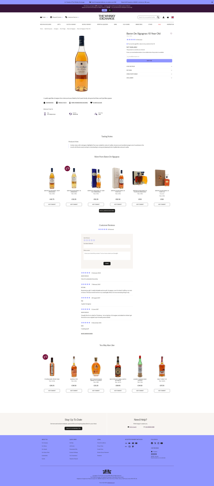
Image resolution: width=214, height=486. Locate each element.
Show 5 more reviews (87, 333)
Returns (129, 70)
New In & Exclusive (45, 24)
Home (41, 28)
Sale (159, 24)
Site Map (71, 443)
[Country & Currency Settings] (172, 17)
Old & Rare (126, 24)
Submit (107, 263)
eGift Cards (72, 446)
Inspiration (170, 24)
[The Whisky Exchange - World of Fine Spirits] (107, 17)
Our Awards (44, 449)
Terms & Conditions (101, 443)
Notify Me (149, 60)
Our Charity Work (45, 452)
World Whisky (86, 24)
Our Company (45, 443)
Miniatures (139, 24)
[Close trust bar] (212, 2)
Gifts (59, 24)
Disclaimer (130, 78)
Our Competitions (73, 455)
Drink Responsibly (132, 74)
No (110, 10)
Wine (115, 24)
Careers (43, 458)
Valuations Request (74, 458)
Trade (43, 17)
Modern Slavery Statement (103, 452)
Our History (44, 446)
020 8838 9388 (149, 427)
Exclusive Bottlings (74, 452)
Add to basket (52, 204)
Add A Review (87, 238)
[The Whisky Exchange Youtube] (161, 443)
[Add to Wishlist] (171, 33)
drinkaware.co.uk (111, 482)
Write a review (87, 250)
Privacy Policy (100, 446)
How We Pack (131, 66)
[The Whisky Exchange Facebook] (152, 443)
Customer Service (72, 17)
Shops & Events (56, 17)
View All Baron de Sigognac (107, 210)
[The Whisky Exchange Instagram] (158, 443)
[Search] (158, 17)
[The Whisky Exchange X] (155, 443)
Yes (104, 10)
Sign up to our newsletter (73, 428)
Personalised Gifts (73, 449)
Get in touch (133, 427)
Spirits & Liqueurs (102, 24)
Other (150, 24)
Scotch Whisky (71, 24)
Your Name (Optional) (88, 243)
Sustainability (45, 455)
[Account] (163, 17)
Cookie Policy (100, 449)
